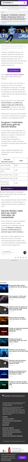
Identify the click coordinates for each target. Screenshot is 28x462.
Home (2, 12)
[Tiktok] (5, 400)
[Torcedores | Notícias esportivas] (8, 3)
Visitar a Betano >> (7, 188)
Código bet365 (7, 434)
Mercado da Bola (8, 419)
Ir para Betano (14, 70)
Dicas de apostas (8, 428)
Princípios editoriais (7, 405)
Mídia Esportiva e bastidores (11, 421)
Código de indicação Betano (11, 432)
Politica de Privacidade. (6, 459)
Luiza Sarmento (7, 251)
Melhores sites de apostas (11, 430)
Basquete (5, 425)
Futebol (5, 417)
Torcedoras (6, 423)
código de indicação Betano (14, 74)
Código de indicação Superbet (12, 436)
